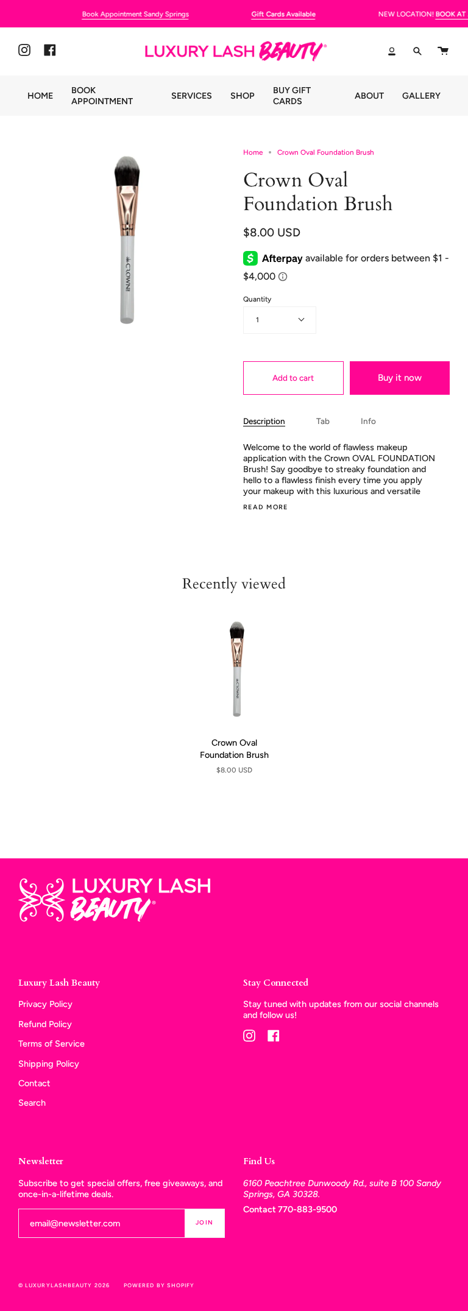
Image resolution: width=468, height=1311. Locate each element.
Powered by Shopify (159, 1285)
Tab (323, 421)
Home (253, 152)
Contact (34, 1083)
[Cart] (443, 51)
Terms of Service (51, 1043)
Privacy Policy (45, 1003)
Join (204, 1222)
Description (264, 421)
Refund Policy (45, 1024)
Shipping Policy (48, 1063)
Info (368, 421)
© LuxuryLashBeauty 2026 (64, 1285)
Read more (265, 507)
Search (32, 1102)
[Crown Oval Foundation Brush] (234, 668)
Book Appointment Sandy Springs (135, 14)
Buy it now (400, 377)
